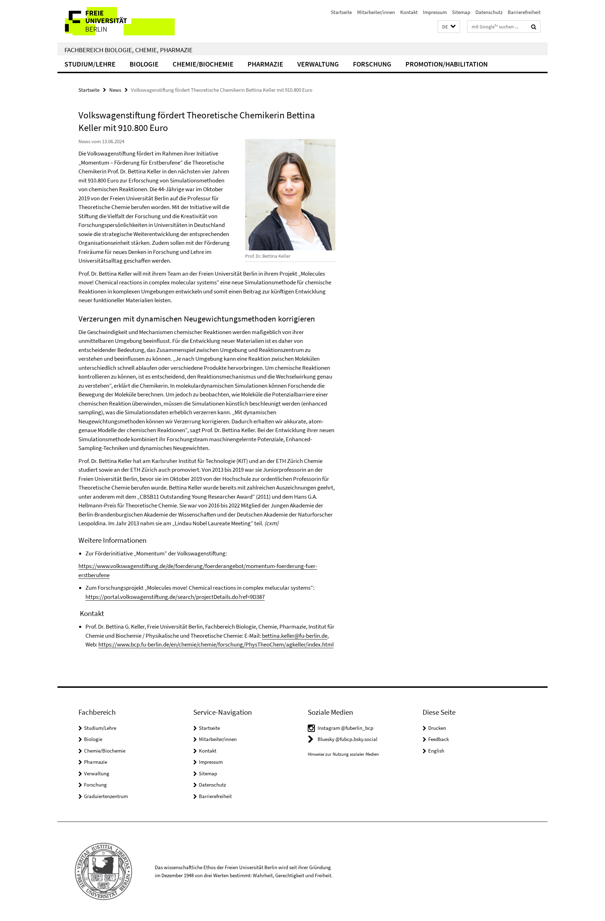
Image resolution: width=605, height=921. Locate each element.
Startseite (341, 12)
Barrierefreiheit (524, 12)
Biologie (144, 64)
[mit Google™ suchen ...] (533, 26)
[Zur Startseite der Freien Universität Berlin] (116, 21)
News (115, 89)
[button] (449, 26)
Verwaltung (318, 64)
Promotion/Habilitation (446, 64)
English (436, 750)
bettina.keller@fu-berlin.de (294, 635)
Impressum (435, 12)
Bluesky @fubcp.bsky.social (347, 739)
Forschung (372, 64)
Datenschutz (488, 12)
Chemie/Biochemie (203, 64)
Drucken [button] (437, 728)
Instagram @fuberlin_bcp (345, 728)
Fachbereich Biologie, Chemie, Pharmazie (128, 50)
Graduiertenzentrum (106, 796)
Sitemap (461, 12)
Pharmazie (265, 64)
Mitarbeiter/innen (376, 12)
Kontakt (409, 12)
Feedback (438, 739)
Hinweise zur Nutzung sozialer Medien (343, 754)
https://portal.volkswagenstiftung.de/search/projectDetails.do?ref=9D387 (175, 597)
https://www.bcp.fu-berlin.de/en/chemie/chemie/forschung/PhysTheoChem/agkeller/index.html (216, 644)
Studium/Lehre (90, 64)
